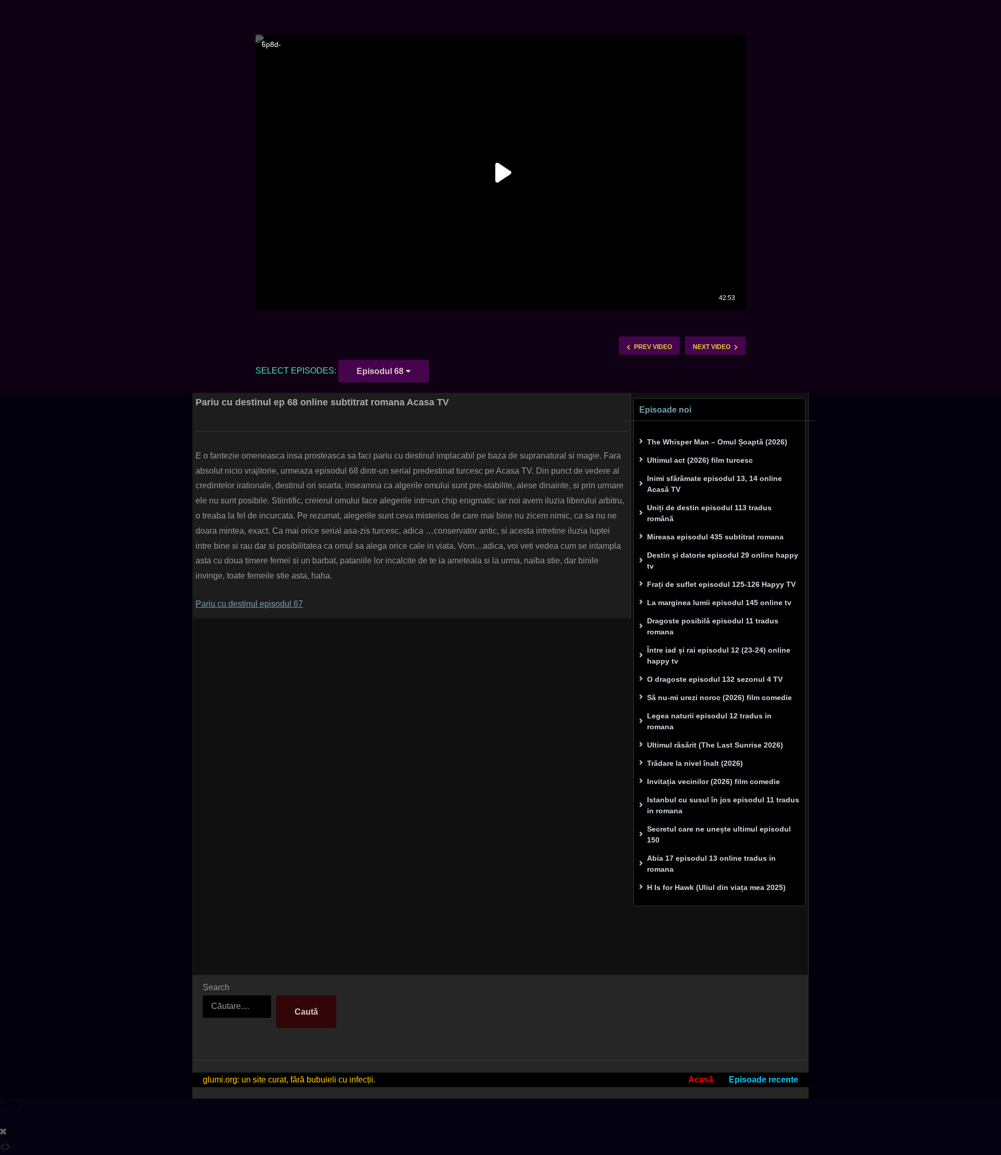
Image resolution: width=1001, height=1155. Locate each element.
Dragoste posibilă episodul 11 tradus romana (712, 626)
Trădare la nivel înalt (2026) (695, 763)
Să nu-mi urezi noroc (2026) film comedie (719, 697)
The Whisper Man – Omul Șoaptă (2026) (717, 442)
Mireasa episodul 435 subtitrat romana (715, 537)
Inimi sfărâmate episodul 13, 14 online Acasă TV (714, 484)
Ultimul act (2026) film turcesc (700, 460)
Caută (306, 1011)
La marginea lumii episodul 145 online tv (719, 602)
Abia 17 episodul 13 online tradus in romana (711, 863)
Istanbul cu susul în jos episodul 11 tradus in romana (723, 805)
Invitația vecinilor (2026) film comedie (713, 781)
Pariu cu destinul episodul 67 (249, 603)
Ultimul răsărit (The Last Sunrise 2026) (715, 745)
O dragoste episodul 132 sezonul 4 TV (715, 679)
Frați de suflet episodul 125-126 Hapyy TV (721, 584)
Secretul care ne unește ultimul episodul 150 (719, 834)
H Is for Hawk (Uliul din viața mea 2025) (716, 887)
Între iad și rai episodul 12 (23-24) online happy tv (718, 655)
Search (216, 987)
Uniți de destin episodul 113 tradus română (709, 513)
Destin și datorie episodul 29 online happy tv (722, 560)
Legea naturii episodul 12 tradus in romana (709, 721)
